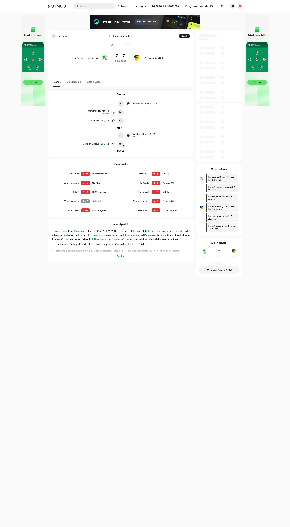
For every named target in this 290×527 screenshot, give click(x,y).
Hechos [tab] (57, 82)
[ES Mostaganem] (204, 253)
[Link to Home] (57, 6)
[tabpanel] (145, 154)
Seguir (184, 36)
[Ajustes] (221, 6)
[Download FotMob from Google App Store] (240, 6)
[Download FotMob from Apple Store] (232, 6)
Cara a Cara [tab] (93, 82)
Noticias (123, 6)
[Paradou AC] (233, 253)
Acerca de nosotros (165, 6)
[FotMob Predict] (145, 22)
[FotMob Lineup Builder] (33, 60)
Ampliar (121, 256)
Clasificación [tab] (74, 82)
